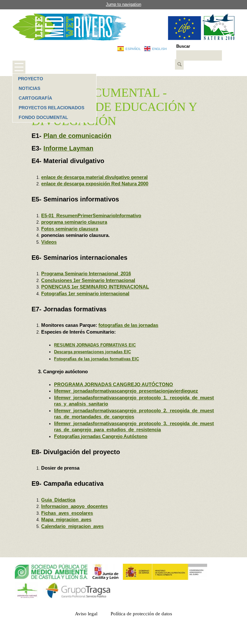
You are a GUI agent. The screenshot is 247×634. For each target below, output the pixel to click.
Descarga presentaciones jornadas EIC (92, 351)
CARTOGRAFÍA (35, 98)
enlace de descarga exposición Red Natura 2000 (94, 183)
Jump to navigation (123, 4)
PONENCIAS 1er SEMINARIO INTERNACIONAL (95, 286)
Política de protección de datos (141, 613)
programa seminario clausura (74, 222)
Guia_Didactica (58, 499)
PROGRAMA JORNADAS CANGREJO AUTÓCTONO (113, 384)
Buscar (183, 46)
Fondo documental (43, 117)
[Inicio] (69, 27)
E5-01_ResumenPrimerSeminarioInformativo (91, 215)
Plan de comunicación (77, 135)
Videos (49, 242)
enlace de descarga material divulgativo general (94, 177)
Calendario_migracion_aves (72, 526)
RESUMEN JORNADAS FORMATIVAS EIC (95, 345)
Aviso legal (86, 613)
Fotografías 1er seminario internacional (85, 293)
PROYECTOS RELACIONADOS (51, 107)
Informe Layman (68, 148)
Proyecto (30, 78)
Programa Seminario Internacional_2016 (86, 273)
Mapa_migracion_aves (66, 519)
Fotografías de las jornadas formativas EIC (96, 358)
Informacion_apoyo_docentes (74, 506)
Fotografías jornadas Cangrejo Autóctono (100, 436)
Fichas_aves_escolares (67, 513)
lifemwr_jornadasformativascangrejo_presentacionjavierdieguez (126, 391)
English (159, 49)
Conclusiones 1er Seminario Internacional (88, 280)
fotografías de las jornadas (128, 325)
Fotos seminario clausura (69, 228)
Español (133, 49)
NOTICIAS (29, 88)
